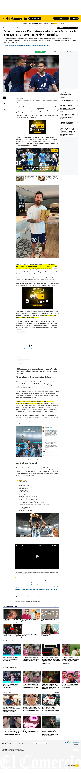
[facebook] (8, 743)
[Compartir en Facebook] (4, 103)
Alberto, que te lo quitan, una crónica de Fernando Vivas (66, 101)
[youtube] (16, 743)
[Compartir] (4, 98)
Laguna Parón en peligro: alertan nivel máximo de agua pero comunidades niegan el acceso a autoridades (67, 95)
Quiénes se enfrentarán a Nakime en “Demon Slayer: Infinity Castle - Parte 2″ (31, 731)
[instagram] (13, 743)
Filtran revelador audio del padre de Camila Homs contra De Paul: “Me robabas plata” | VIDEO (37, 586)
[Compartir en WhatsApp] (4, 100)
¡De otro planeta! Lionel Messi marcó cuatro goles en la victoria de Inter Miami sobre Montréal (31, 659)
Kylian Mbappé (32, 596)
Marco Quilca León (21, 97)
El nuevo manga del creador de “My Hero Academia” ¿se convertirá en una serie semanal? (50, 708)
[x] (10, 743)
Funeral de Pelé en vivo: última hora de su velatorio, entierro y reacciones (33, 580)
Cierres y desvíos (46, 23)
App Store (37, 743)
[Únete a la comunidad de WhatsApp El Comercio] (40, 52)
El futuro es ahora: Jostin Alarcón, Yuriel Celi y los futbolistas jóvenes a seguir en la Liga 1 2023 (37, 590)
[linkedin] (19, 743)
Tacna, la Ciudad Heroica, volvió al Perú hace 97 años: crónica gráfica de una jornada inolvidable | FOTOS (67, 116)
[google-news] (22, 743)
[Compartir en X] (4, 106)
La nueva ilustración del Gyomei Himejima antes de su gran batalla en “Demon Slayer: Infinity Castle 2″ (31, 709)
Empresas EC (54, 23)
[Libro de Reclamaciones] (76, 743)
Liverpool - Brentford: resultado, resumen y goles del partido (30, 584)
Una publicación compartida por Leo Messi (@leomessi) (30, 363)
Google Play (44, 743)
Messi (38, 596)
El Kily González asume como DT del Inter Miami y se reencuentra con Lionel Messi (70, 685)
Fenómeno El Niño (27, 23)
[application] (37, 556)
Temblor (40, 23)
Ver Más (42, 596)
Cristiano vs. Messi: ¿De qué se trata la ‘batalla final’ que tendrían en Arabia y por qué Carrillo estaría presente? (37, 371)
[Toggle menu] (3, 18)
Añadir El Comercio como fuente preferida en (67, 27)
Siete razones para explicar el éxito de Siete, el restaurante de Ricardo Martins (67, 123)
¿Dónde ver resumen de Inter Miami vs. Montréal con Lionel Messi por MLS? (10, 659)
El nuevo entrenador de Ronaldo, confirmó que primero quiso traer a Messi (34, 582)
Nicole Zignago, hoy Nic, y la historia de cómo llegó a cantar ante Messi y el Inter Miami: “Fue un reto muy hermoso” (50, 686)
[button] (37, 556)
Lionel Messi (24, 596)
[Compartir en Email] (4, 109)
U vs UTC (60, 23)
